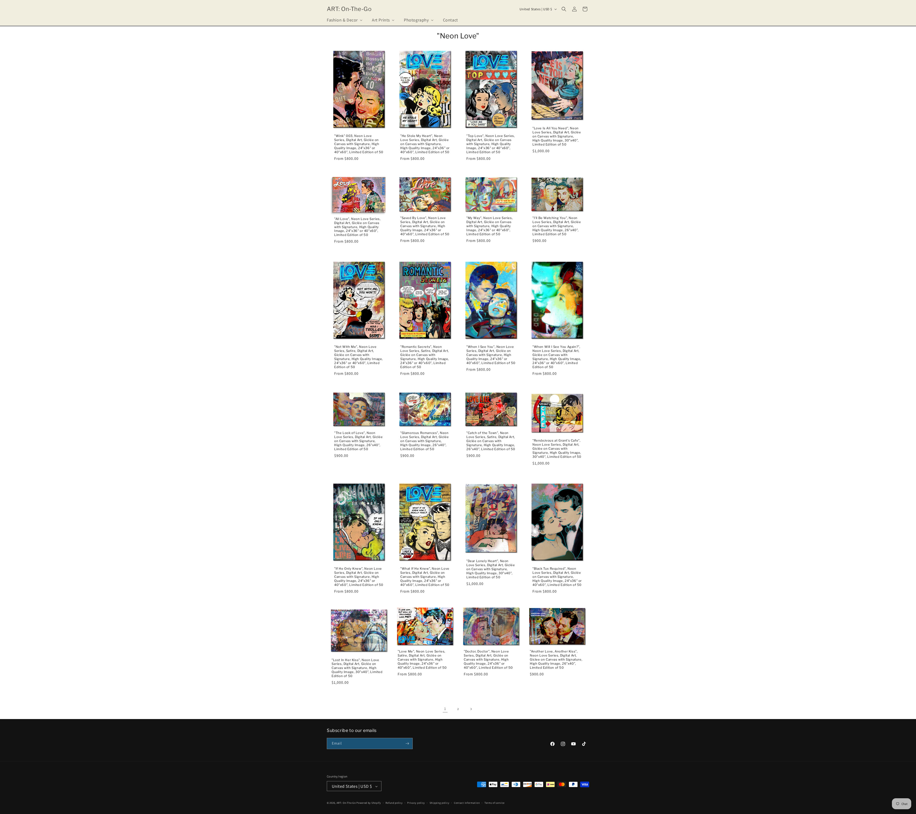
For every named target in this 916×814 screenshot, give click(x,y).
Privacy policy (416, 802)
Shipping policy (439, 802)
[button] (344, 20)
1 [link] (445, 708)
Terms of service (494, 802)
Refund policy (393, 802)
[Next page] (471, 709)
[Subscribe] (407, 743)
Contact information (467, 802)
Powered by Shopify (368, 803)
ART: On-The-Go (346, 803)
